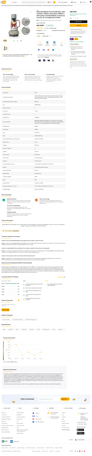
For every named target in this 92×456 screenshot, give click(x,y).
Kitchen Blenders (38, 5)
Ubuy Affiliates (20, 433)
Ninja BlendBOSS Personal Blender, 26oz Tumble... (63, 5)
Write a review (5, 309)
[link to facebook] (17, 41)
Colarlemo (31, 329)
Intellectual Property (6, 419)
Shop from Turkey (58, 447)
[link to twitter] (21, 41)
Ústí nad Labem (65, 427)
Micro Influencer (5, 429)
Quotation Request (6, 417)
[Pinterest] (84, 451)
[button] (64, 2)
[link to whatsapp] (14, 41)
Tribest (38, 329)
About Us (4, 412)
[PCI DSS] (4, 441)
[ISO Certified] (14, 441)
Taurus (53, 329)
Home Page (4, 5)
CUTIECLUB (23, 329)
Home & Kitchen (10, 5)
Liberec (63, 421)
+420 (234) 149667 (82, 424)
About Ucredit (20, 423)
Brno (63, 414)
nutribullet (10, 329)
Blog (18, 427)
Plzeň (63, 419)
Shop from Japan (20, 447)
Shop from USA (5, 447)
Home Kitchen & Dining (19, 5)
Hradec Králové (65, 423)
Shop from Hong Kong (30, 447)
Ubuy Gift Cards (20, 425)
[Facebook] (75, 451)
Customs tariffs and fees (7, 425)
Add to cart (79, 21)
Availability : (39, 30)
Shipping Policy (5, 427)
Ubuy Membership (6, 432)
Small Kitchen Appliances (29, 5)
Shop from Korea (40, 447)
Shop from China (49, 447)
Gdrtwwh (60, 329)
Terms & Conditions (36, 451)
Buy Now (47, 57)
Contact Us (4, 414)
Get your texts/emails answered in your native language (84, 418)
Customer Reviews (21, 417)
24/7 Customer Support (83, 414)
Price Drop (50, 25)
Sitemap (3, 421)
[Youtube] (80, 451)
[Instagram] (77, 451)
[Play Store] (80, 433)
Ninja (37, 10)
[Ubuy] (3, 2)
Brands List (19, 414)
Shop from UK (12, 447)
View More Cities (66, 429)
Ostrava (64, 417)
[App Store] (80, 430)
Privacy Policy (45, 451)
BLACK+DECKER (46, 329)
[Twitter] (82, 451)
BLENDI (4, 329)
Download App (20, 412)
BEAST (17, 329)
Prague (63, 412)
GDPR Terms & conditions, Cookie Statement (22, 430)
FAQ (17, 421)
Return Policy (20, 419)
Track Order (4, 423)
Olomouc (64, 425)
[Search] (54, 2)
